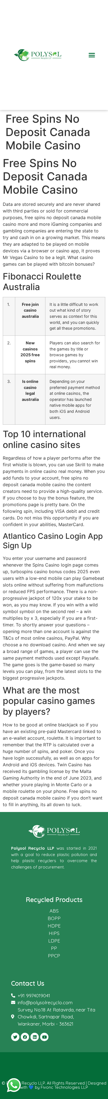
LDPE (54, 941)
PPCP (54, 956)
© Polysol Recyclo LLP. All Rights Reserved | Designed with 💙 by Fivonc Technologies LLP (54, 1085)
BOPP (54, 918)
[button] (92, 55)
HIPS (54, 933)
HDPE (54, 926)
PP (54, 948)
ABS (54, 911)
